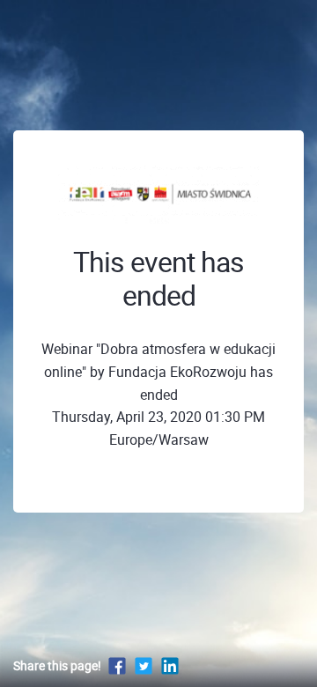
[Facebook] (117, 665)
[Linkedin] (170, 665)
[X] (143, 665)
